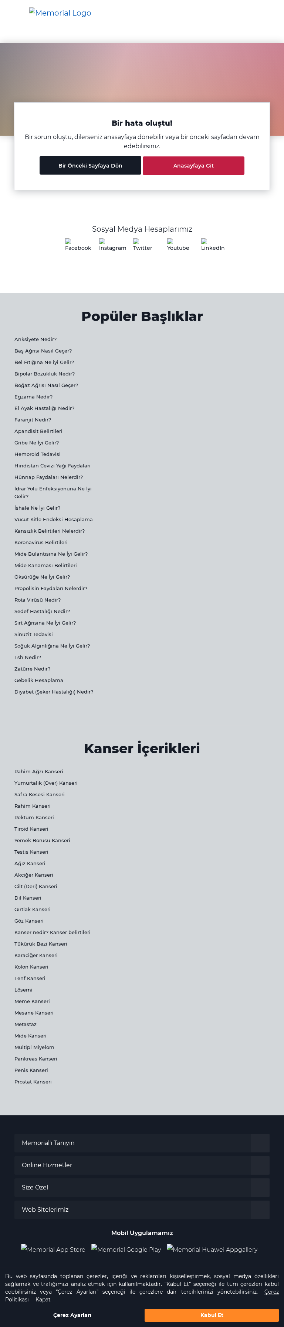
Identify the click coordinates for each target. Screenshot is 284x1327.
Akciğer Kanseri (33, 875)
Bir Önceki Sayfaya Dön (90, 165)
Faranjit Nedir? (32, 420)
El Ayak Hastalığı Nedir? (44, 408)
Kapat (43, 1299)
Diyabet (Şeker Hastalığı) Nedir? (53, 692)
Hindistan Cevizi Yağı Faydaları (52, 466)
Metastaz (25, 1024)
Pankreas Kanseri (35, 1059)
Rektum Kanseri (34, 817)
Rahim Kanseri (32, 806)
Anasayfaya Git (193, 165)
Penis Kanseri (31, 1070)
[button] (266, 13)
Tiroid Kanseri (31, 829)
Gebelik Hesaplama (38, 680)
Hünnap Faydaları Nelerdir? (48, 477)
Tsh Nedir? (27, 657)
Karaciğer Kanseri (36, 955)
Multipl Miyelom (34, 1047)
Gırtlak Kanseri (32, 909)
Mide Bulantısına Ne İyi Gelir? (51, 554)
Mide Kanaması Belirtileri (45, 565)
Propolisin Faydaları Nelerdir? (50, 588)
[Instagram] (108, 247)
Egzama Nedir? (33, 397)
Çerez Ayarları (72, 1315)
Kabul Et (211, 1315)
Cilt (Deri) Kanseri (35, 886)
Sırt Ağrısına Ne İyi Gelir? (45, 623)
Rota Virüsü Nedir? (37, 600)
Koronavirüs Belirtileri (41, 542)
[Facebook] (74, 247)
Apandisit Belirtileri (38, 431)
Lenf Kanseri (29, 978)
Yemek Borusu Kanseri (42, 840)
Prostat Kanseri (33, 1082)
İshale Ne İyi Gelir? (37, 508)
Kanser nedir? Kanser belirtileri (52, 932)
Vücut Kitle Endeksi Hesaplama (53, 519)
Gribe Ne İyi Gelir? (36, 443)
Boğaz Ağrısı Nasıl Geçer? (46, 385)
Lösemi (23, 990)
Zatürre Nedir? (32, 669)
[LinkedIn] (210, 247)
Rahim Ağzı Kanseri (38, 771)
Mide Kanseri (30, 1036)
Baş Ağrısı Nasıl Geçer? (43, 351)
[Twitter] (142, 247)
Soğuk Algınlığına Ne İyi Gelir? (52, 646)
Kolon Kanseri (31, 967)
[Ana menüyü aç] (11, 13)
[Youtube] (176, 247)
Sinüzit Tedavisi (33, 634)
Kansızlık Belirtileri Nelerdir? (49, 531)
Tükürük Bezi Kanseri (40, 944)
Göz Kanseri (29, 921)
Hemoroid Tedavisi (37, 454)
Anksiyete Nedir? (35, 339)
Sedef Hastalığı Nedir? (42, 611)
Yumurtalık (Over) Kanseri (46, 783)
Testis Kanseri (31, 852)
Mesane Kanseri (34, 1013)
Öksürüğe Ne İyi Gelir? (42, 577)
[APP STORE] (56, 1250)
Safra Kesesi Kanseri (39, 794)
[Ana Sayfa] (60, 13)
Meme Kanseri (32, 1001)
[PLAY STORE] (126, 1250)
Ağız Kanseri (29, 863)
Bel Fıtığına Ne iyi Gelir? (44, 362)
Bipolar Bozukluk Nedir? (44, 374)
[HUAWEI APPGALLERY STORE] (215, 1250)
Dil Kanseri (27, 898)
